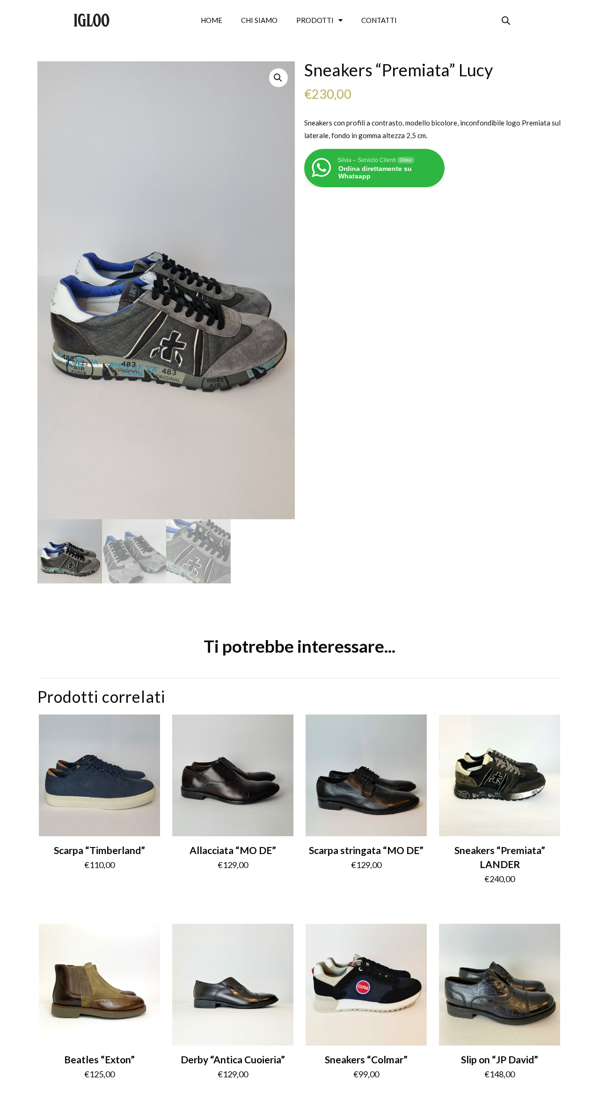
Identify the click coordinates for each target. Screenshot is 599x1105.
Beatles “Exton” (99, 1059)
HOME (211, 20)
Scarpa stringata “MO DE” (366, 850)
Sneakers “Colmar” (366, 1059)
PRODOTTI (315, 20)
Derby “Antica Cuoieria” (233, 1059)
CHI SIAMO (259, 20)
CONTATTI (379, 20)
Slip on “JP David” (499, 1059)
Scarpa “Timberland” (99, 850)
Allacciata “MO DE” (233, 850)
